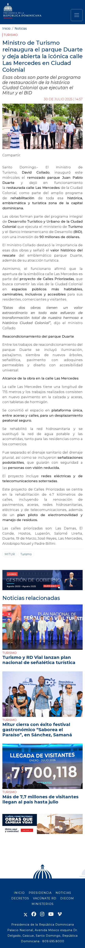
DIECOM (67, 898)
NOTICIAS (63, 893)
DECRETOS (20, 898)
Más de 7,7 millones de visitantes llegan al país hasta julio (40, 799)
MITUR (10, 554)
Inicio (6, 28)
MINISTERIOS (43, 904)
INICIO (19, 893)
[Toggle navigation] (77, 15)
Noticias (21, 28)
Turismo (11, 35)
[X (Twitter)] (25, 914)
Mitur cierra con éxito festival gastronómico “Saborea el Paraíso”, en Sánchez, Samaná (37, 729)
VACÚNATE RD (44, 898)
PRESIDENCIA (40, 893)
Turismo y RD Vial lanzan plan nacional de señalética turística (38, 660)
